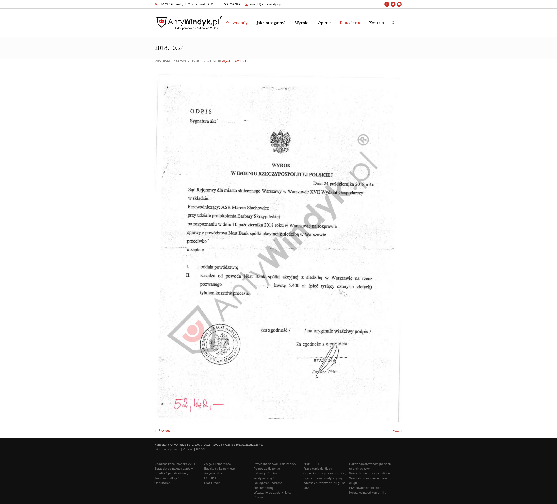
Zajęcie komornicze (217, 463)
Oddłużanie (162, 483)
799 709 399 (231, 4)
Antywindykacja (214, 473)
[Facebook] (386, 4)
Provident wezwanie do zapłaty (275, 463)
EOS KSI (210, 478)
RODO (200, 449)
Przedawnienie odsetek (365, 487)
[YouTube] (399, 4)
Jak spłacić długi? (166, 478)
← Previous (162, 430)
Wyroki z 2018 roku (235, 61)
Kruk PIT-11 (311, 463)
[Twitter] (393, 4)
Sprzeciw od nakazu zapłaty (173, 468)
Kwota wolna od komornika (367, 492)
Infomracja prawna (167, 449)
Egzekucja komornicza (219, 468)
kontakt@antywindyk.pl (265, 4)
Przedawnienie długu (317, 468)
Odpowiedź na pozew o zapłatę (324, 473)
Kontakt (188, 449)
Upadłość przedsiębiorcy (171, 473)
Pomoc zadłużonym (267, 468)
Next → (397, 430)
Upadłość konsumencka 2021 (174, 463)
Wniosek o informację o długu (369, 473)
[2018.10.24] (278, 248)
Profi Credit (212, 483)
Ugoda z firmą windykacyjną (322, 478)
